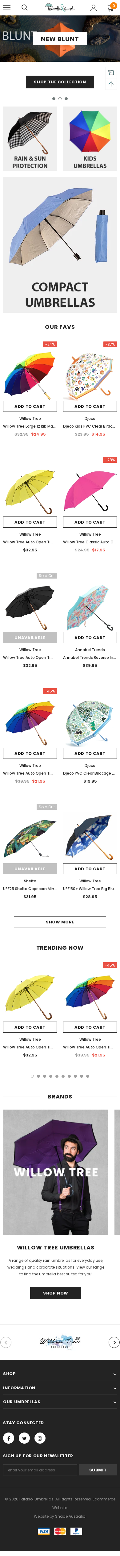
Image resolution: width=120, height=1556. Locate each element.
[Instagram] (40, 1438)
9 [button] (81, 1076)
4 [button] (50, 1076)
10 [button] (87, 1076)
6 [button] (63, 1076)
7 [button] (69, 1076)
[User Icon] (93, 8)
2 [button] (60, 98)
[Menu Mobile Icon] (6, 7)
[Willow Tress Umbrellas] (60, 1342)
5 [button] (56, 1076)
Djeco (90, 418)
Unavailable (29, 638)
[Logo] (60, 7)
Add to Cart (30, 406)
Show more (60, 922)
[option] (60, 53)
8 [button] (75, 1076)
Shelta (30, 881)
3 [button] (66, 98)
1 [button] (53, 98)
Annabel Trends (90, 649)
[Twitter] (24, 1438)
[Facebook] (8, 1438)
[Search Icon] (25, 8)
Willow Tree (30, 418)
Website (41, 1516)
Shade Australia (70, 1516)
